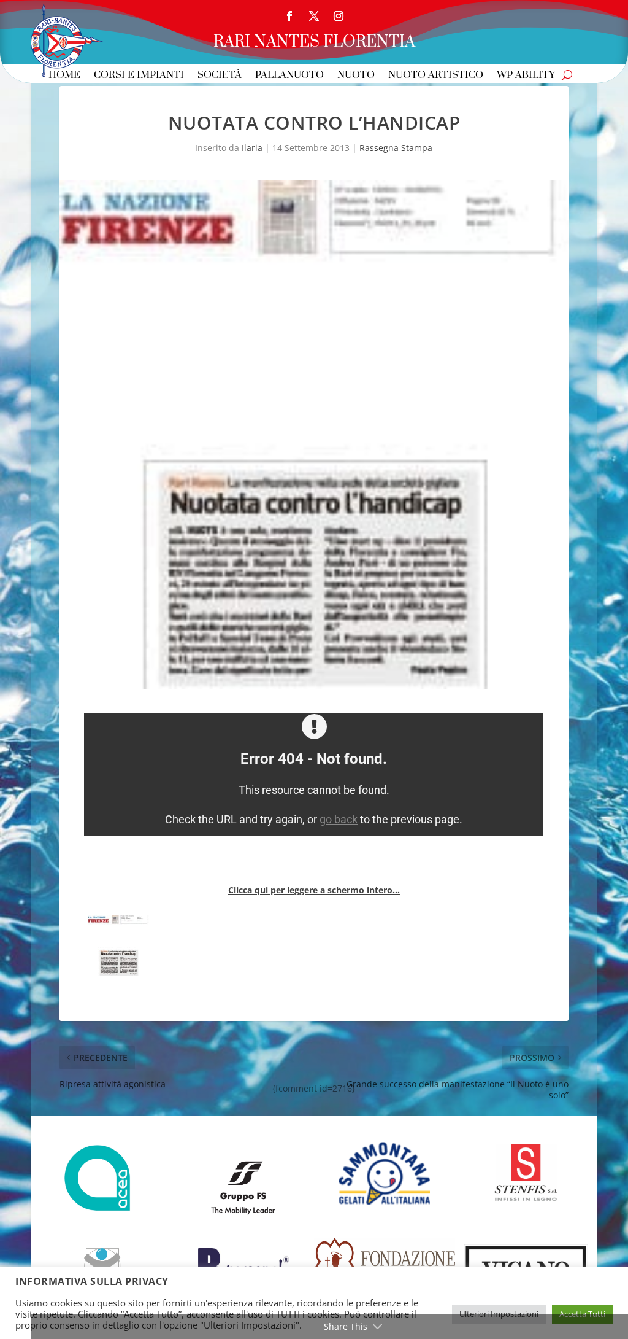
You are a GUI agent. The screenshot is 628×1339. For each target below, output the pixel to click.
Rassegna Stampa (395, 147)
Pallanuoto (289, 76)
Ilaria (252, 147)
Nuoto (356, 76)
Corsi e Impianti (139, 76)
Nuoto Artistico (435, 76)
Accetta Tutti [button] (582, 1313)
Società (219, 76)
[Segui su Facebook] (289, 16)
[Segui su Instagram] (338, 16)
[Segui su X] (314, 16)
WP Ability (526, 76)
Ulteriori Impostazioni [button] (498, 1313)
